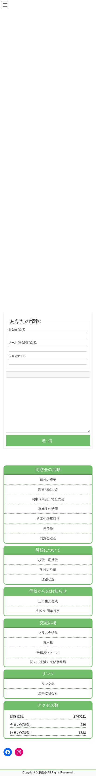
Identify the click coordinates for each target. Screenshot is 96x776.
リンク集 (48, 684)
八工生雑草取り (48, 518)
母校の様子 (48, 479)
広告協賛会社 (48, 693)
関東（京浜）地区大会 (48, 499)
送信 (48, 440)
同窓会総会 (48, 538)
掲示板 (48, 642)
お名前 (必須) (17, 329)
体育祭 (48, 528)
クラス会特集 (48, 633)
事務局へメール (48, 652)
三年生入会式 (48, 601)
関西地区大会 (48, 489)
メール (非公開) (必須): (23, 342)
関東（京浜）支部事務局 (48, 662)
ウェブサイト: (17, 355)
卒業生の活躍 (48, 509)
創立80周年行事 (48, 611)
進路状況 (48, 579)
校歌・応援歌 (48, 560)
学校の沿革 (48, 569)
